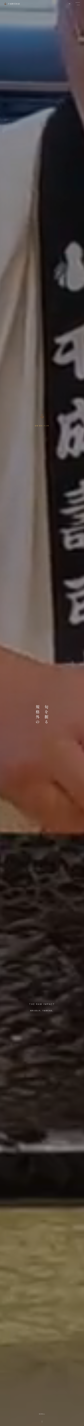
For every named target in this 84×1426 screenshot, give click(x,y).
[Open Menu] (77, 3)
